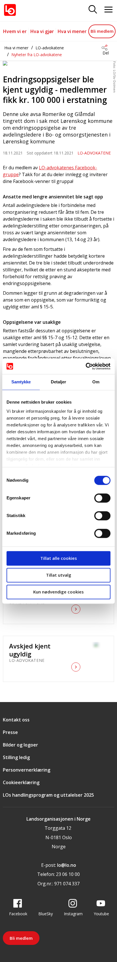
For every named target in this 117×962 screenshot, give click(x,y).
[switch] (102, 498)
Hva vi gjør (42, 31)
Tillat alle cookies (58, 558)
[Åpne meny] (108, 9)
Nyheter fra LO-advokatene (36, 54)
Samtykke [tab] (21, 381)
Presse (10, 732)
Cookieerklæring (21, 782)
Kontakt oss (16, 720)
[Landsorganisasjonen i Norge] (10, 10)
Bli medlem (102, 31)
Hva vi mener (72, 31)
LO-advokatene (49, 47)
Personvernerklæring (26, 770)
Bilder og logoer (20, 745)
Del (106, 53)
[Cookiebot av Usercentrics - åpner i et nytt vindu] (85, 366)
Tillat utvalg (58, 575)
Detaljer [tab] (58, 381)
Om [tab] (95, 381)
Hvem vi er (15, 31)
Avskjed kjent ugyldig (30, 650)
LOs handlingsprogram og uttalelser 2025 (48, 795)
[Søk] (93, 9)
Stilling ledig (16, 757)
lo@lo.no (66, 865)
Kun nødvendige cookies (58, 592)
